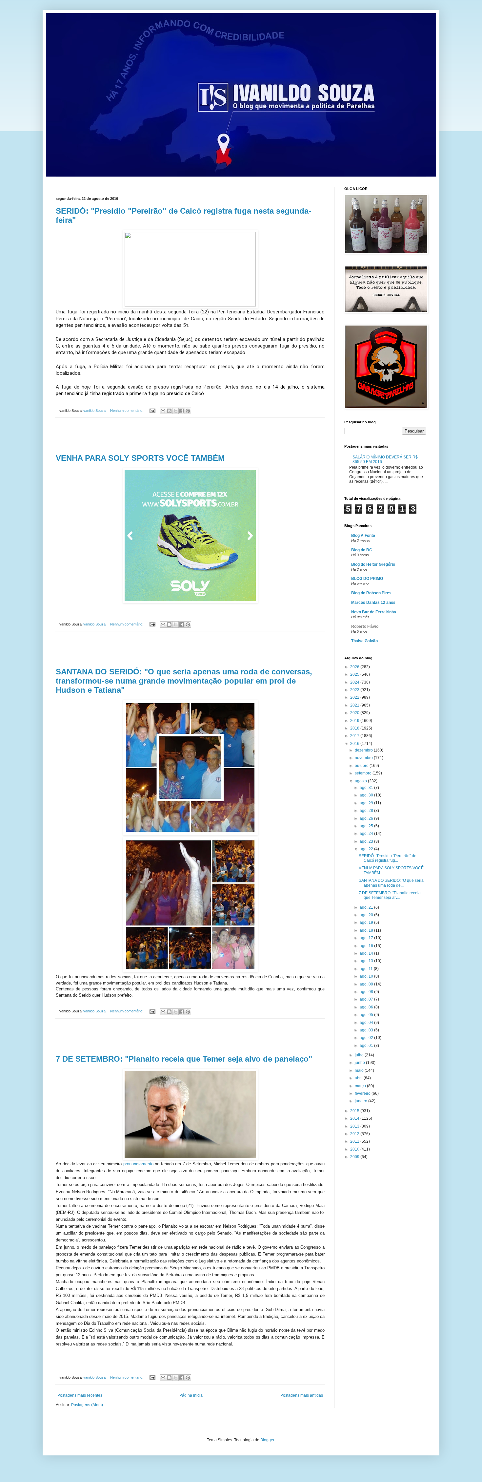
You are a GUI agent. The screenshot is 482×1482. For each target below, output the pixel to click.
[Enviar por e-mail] (163, 411)
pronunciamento (138, 1163)
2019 (355, 720)
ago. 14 (367, 953)
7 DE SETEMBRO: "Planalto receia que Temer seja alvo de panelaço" (184, 1058)
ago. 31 (367, 787)
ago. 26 (367, 818)
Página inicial (191, 1395)
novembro (364, 757)
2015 (355, 1111)
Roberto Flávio (364, 626)
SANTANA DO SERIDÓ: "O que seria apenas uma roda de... (391, 882)
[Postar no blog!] (169, 411)
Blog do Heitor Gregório (373, 564)
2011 (355, 1141)
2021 (355, 705)
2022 (355, 697)
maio (360, 1070)
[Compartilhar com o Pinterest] (188, 411)
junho (360, 1062)
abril (359, 1078)
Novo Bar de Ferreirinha (373, 612)
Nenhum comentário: (127, 411)
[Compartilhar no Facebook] (181, 411)
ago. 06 (367, 1007)
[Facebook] (60, 1356)
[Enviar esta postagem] (152, 411)
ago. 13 (367, 961)
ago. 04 (367, 1022)
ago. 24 (367, 833)
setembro (363, 773)
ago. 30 (367, 795)
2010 (355, 1149)
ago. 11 (367, 968)
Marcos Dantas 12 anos (373, 602)
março (361, 1086)
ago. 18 (367, 930)
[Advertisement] (190, 436)
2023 (355, 690)
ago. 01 (367, 1045)
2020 (355, 712)
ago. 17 (367, 938)
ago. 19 (367, 922)
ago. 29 (367, 803)
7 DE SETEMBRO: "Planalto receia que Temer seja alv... (390, 895)
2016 (355, 743)
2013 (355, 1126)
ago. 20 (367, 915)
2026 (355, 667)
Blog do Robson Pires (371, 593)
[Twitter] (68, 1356)
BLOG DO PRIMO (367, 578)
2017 (355, 735)
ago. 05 (367, 1014)
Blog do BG (361, 550)
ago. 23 (367, 841)
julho (360, 1055)
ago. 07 (367, 999)
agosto (361, 781)
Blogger (267, 1440)
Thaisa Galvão (364, 641)
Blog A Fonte (363, 535)
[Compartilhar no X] (175, 411)
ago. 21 (367, 907)
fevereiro (363, 1093)
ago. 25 (367, 826)
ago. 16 (367, 945)
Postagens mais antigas (301, 1395)
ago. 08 (367, 991)
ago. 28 (367, 810)
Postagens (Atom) (87, 1405)
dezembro (364, 750)
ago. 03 (367, 1030)
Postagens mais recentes (79, 1395)
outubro (362, 765)
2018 (355, 728)
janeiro (361, 1101)
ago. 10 (367, 976)
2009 (355, 1156)
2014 (355, 1118)
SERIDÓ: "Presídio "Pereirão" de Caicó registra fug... (387, 858)
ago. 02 (367, 1037)
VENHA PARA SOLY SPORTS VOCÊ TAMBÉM (140, 458)
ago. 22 (367, 849)
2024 (355, 682)
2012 (355, 1134)
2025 (355, 674)
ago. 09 (367, 984)
